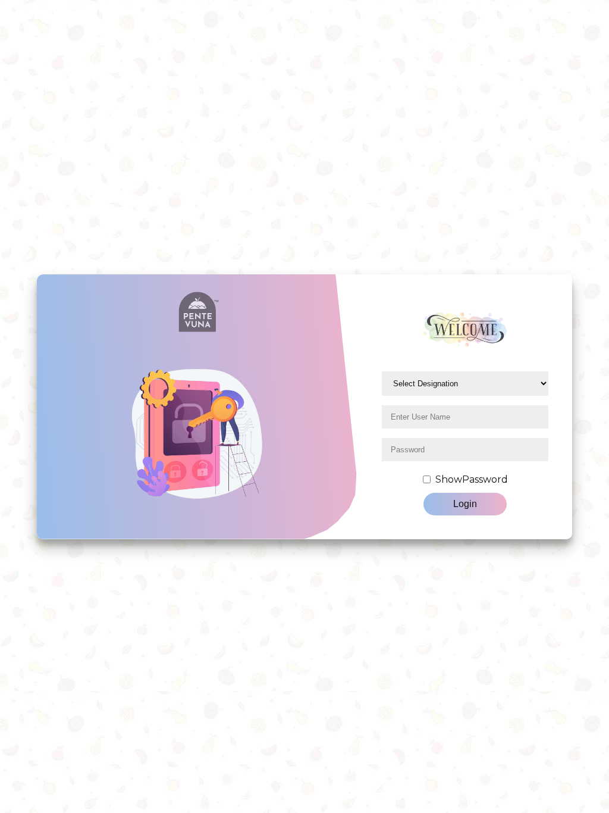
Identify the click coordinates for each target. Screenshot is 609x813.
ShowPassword (471, 479)
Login (465, 504)
